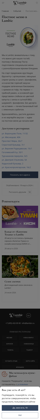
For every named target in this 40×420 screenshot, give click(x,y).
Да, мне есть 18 (20, 407)
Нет (20, 415)
